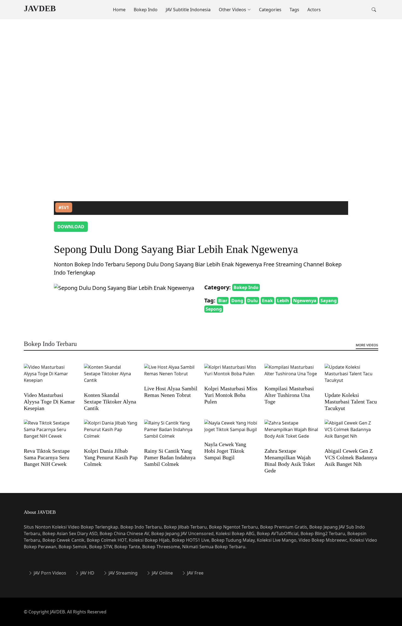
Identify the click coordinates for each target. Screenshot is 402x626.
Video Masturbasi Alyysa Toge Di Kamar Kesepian (49, 401)
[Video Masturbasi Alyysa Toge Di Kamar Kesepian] (50, 377)
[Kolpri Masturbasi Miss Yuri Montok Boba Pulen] (231, 374)
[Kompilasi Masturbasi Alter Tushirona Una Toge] (291, 374)
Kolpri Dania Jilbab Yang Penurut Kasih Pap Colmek (111, 457)
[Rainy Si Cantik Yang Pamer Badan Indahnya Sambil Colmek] (171, 433)
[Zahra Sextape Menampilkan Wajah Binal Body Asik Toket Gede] (291, 433)
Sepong (214, 309)
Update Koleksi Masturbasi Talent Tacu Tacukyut (351, 401)
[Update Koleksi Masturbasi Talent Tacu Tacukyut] (351, 377)
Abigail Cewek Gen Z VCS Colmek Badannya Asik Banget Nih (351, 457)
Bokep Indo (146, 10)
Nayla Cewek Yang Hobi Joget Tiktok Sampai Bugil (225, 450)
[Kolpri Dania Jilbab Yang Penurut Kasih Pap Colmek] (111, 433)
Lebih (283, 301)
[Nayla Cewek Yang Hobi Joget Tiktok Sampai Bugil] (231, 430)
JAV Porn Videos (49, 573)
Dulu (252, 301)
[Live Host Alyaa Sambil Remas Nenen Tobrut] (171, 374)
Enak (267, 301)
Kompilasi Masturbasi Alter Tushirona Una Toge (289, 395)
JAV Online (162, 573)
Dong (237, 301)
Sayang (329, 301)
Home (119, 10)
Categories (270, 10)
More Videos (367, 345)
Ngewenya (304, 301)
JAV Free (194, 573)
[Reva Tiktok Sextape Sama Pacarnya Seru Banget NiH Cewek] (50, 433)
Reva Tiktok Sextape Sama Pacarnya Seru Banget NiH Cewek (47, 457)
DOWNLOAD (70, 227)
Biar (222, 301)
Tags (294, 10)
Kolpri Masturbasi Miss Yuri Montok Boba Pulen (230, 395)
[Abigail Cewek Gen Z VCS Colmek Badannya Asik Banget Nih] (351, 433)
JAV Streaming (122, 573)
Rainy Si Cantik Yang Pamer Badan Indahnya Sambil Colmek (170, 457)
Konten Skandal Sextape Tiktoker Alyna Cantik (110, 401)
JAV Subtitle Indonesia (188, 10)
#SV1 (64, 207)
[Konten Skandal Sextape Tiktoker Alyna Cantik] (111, 377)
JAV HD (86, 573)
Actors (314, 10)
